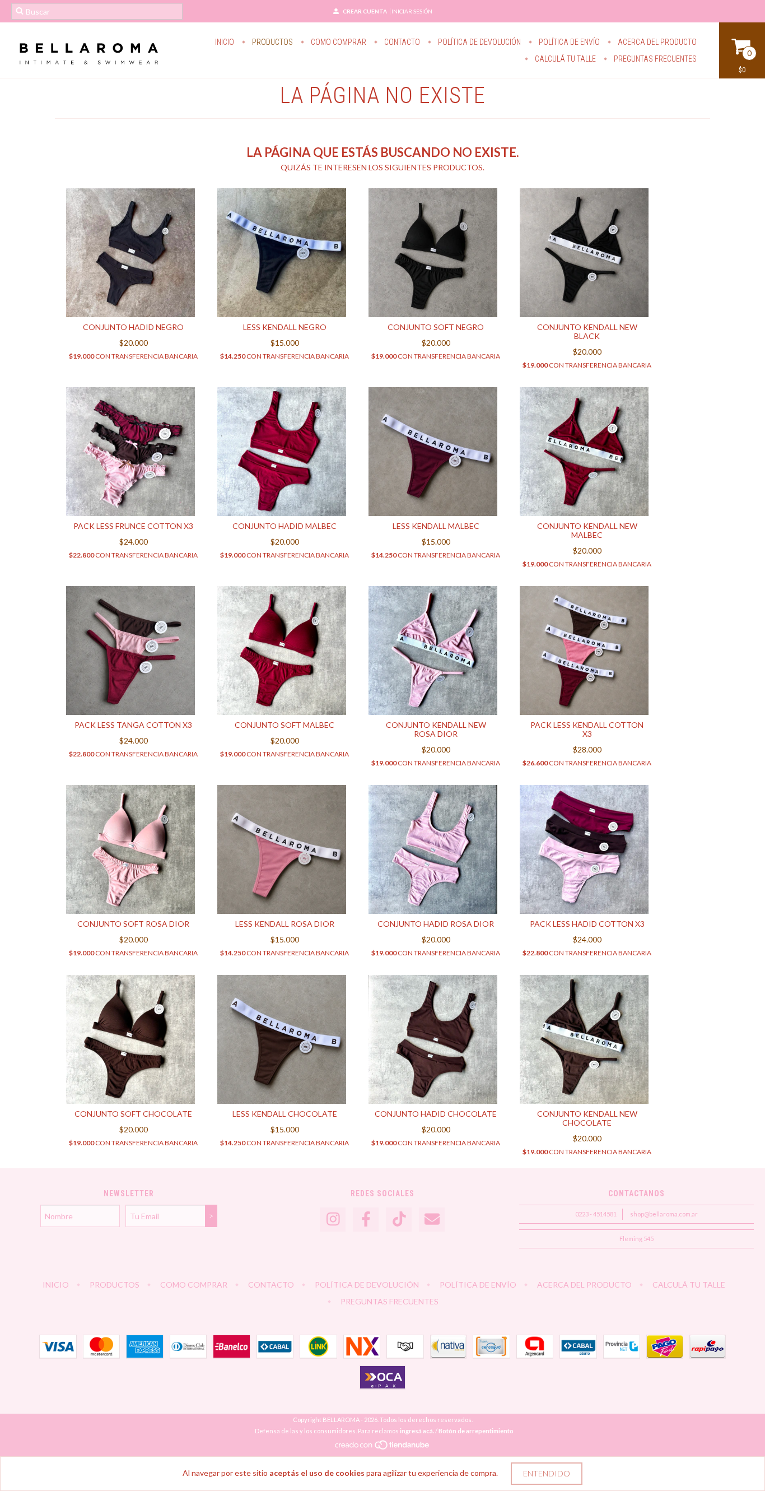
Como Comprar (337, 42)
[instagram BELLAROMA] (333, 1219)
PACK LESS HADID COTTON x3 (587, 923)
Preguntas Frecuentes (654, 58)
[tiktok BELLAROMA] (399, 1219)
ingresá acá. (417, 1430)
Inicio (224, 42)
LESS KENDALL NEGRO (284, 327)
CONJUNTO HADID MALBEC (284, 526)
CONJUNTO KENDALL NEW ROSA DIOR (436, 729)
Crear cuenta (365, 11)
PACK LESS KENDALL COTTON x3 (586, 729)
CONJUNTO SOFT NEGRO (436, 327)
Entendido (546, 1473)
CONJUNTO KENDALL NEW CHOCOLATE (587, 1118)
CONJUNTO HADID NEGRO (133, 327)
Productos (271, 42)
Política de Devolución (478, 42)
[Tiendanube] (383, 1447)
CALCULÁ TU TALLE (564, 58)
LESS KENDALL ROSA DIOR (284, 923)
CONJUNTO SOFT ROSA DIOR (133, 923)
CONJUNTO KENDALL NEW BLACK (587, 331)
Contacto (401, 42)
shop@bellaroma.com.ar (664, 1214)
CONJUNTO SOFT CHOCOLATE (133, 1113)
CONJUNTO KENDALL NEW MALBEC (587, 530)
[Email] (432, 1219)
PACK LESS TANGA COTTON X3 (133, 725)
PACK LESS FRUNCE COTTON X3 (133, 526)
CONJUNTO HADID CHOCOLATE (436, 1113)
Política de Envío (568, 42)
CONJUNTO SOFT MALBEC (284, 725)
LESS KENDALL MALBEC (436, 526)
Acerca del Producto (656, 42)
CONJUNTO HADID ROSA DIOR (435, 923)
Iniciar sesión (411, 11)
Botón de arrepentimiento (476, 1430)
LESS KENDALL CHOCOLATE (284, 1113)
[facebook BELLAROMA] (366, 1219)
